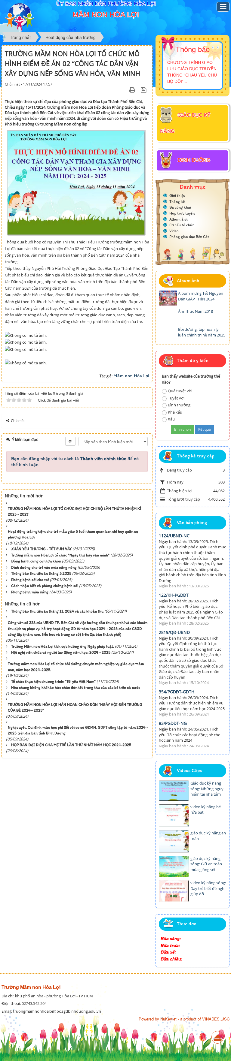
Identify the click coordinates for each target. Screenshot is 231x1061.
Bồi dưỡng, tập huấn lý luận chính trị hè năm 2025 (201, 332)
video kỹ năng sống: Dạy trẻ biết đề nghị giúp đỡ (208, 888)
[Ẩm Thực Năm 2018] (168, 316)
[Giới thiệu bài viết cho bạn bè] (124, 90)
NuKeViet (168, 1019)
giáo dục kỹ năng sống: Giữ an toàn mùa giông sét (206, 864)
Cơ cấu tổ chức (181, 225)
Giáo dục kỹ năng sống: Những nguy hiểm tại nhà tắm (206, 788)
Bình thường (179, 405)
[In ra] (133, 90)
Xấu (171, 419)
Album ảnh (178, 219)
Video (174, 231)
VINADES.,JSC (215, 1019)
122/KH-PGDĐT (174, 595)
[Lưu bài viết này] (144, 90)
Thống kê (177, 201)
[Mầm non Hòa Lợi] (19, 17)
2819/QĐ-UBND (174, 632)
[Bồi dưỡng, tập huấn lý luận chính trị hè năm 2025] (168, 334)
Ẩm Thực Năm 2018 (195, 311)
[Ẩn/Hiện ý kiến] (70, 441)
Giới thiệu (177, 195)
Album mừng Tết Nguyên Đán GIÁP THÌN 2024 (200, 296)
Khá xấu (175, 412)
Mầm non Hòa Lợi (131, 375)
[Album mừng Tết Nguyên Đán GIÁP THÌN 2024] (168, 298)
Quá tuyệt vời (180, 390)
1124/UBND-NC (174, 535)
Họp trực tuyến (182, 213)
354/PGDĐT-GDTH (176, 692)
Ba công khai (180, 207)
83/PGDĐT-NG (173, 723)
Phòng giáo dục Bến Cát (189, 236)
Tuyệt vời (176, 398)
